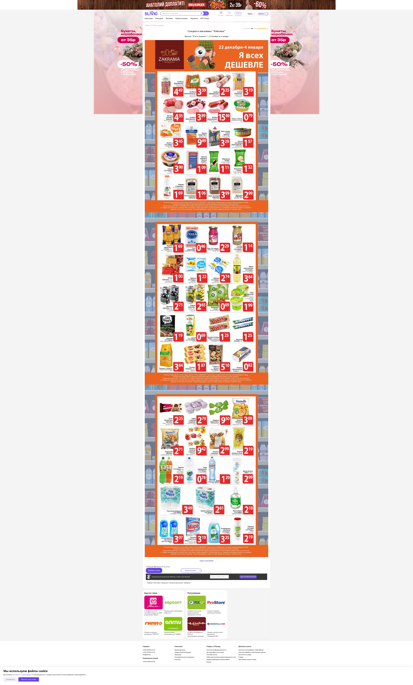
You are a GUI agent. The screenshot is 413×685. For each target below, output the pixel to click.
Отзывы (240, 657)
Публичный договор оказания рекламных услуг (221, 657)
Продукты (161, 25)
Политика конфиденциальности (216, 650)
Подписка (194, 18)
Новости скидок (181, 18)
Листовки (169, 18)
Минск (250, 14)
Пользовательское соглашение (184, 657)
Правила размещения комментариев (218, 659)
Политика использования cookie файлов (250, 650)
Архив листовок (190, 570)
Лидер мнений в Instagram (183, 652)
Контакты (178, 659)
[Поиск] (206, 13)
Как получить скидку (244, 654)
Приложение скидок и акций (247, 659)
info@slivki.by (147, 654)
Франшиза (178, 654)
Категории (149, 18)
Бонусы (208, 662)
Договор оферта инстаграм (215, 652)
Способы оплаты (211, 654)
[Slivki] (151, 13)
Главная (147, 25)
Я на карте (159, 18)
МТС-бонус (204, 18)
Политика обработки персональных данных (252, 652)
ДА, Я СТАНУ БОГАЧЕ (248, 577)
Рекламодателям (180, 650)
